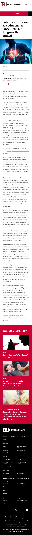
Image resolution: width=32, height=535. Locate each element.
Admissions (5, 450)
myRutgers (5, 498)
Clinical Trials (5, 483)
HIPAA (4, 503)
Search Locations (20, 473)
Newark (23, 436)
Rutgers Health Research (8, 459)
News (16, 13)
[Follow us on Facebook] (4, 510)
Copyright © (5, 529)
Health (4, 18)
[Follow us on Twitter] (15, 509)
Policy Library (5, 500)
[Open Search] (26, 4)
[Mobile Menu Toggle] (30, 4)
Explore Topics (30, 13)
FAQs (4, 486)
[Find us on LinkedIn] (27, 510)
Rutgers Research (20, 459)
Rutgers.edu (5, 436)
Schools (4, 446)
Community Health (7, 481)
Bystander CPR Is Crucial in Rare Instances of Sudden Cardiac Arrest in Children (14, 383)
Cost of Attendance (21, 450)
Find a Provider (6, 473)
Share (4, 84)
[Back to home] (14, 430)
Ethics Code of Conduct (22, 500)
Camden (4, 439)
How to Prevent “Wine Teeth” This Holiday (15, 356)
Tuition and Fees (6, 452)
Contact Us (5, 493)
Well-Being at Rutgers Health (9, 478)
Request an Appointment (8, 475)
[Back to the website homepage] (11, 4)
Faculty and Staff (20, 498)
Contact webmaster (20, 531)
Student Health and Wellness (23, 478)
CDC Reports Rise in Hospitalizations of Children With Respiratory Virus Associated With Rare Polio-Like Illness (15, 414)
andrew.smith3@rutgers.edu (10, 80)
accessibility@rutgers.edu (11, 524)
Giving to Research (7, 466)
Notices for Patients (21, 483)
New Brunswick (14, 436)
